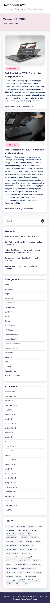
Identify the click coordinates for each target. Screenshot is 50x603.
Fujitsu (7, 316)
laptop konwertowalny (27, 545)
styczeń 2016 (10, 473)
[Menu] (46, 6)
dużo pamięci (22, 530)
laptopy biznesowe (12, 553)
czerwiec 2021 (11, 396)
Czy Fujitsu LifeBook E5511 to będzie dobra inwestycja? (23, 243)
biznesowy (32, 526)
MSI (6, 362)
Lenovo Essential (11, 335)
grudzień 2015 (10, 478)
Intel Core (24, 538)
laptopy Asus (32, 549)
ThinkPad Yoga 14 (33, 580)
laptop (38, 541)
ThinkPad (22, 580)
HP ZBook (9, 330)
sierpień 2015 (10, 496)
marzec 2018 (10, 414)
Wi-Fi (18, 584)
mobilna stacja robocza (33, 572)
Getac (7, 321)
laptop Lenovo (11, 549)
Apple (7, 294)
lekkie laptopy (24, 561)
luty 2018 (8, 419)
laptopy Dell (26, 553)
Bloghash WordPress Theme (25, 599)
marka (20, 572)
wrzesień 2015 (11, 492)
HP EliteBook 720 (25, 534)
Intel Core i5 (35, 538)
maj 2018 (8, 410)
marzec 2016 (10, 464)
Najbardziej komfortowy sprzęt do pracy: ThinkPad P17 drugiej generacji (22, 251)
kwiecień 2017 (10, 428)
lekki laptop (37, 561)
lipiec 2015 (9, 501)
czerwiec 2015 (11, 505)
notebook (9, 576)
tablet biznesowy (30, 576)
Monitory (8, 357)
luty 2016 (8, 469)
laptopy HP (28, 557)
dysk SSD (33, 530)
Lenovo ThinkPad (12, 348)
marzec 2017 (10, 432)
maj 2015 (8, 510)
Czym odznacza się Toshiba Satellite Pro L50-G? (22, 259)
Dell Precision (12, 69)
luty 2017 (8, 437)
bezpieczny (21, 526)
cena (40, 526)
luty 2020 (9, 401)
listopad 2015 (10, 482)
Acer (7, 285)
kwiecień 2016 (10, 460)
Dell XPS (8, 312)
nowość (18, 576)
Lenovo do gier (35, 564)
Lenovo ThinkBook (12, 344)
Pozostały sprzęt (12, 371)
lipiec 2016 (9, 451)
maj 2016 (8, 455)
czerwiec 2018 (11, 405)
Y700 (25, 584)
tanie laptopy (10, 580)
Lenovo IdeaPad (11, 339)
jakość (20, 541)
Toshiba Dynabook (12, 375)
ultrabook (9, 584)
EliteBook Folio (11, 534)
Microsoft (9, 353)
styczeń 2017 (10, 442)
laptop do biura (11, 545)
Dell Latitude (10, 303)
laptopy (22, 549)
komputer (29, 541)
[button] (42, 221)
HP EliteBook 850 (11, 538)
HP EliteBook (10, 325)
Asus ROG (9, 298)
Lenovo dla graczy (21, 564)
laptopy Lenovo (11, 561)
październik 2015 (12, 487)
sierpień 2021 (10, 392)
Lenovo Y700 (10, 572)
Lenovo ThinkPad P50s (28, 568)
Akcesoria (9, 289)
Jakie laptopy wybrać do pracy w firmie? (22, 236)
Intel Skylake (10, 541)
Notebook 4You (15, 5)
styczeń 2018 (10, 423)
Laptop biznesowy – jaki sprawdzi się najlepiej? (21, 267)
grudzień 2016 (10, 446)
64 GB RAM (9, 526)
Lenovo (8, 564)
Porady (8, 366)
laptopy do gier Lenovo (13, 557)
